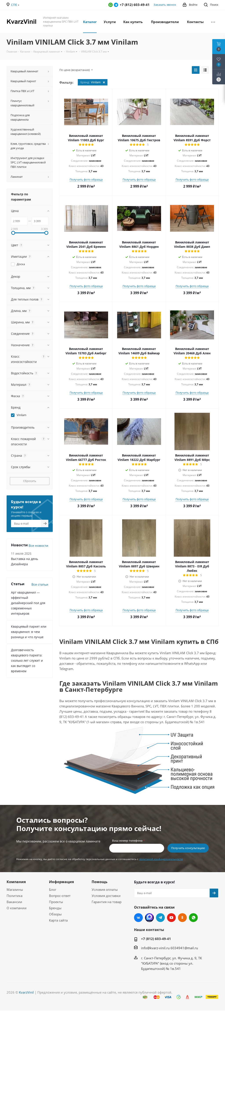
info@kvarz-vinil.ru (155, 948)
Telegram (116, 5)
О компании (17, 908)
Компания (16, 881)
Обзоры (55, 914)
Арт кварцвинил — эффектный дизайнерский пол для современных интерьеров (28, 603)
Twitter (149, 917)
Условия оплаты (105, 889)
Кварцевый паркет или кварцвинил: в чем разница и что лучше (28, 631)
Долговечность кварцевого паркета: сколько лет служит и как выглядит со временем (27, 660)
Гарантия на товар (107, 902)
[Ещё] (213, 21)
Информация (61, 881)
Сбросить (29, 481)
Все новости (38, 545)
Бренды (55, 908)
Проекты (56, 902)
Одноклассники (182, 917)
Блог (52, 889)
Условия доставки (106, 895)
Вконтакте (138, 917)
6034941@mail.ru (184, 948)
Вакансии (14, 902)
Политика (14, 895)
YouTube (171, 917)
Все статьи (39, 584)
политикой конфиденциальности (161, 859)
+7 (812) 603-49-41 (156, 938)
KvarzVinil (26, 992)
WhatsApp (110, 5)
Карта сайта (58, 920)
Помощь (99, 881)
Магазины (15, 889)
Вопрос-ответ (60, 895)
